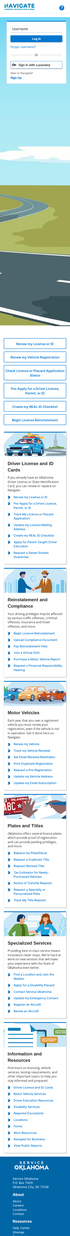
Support (61, 7)
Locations (20, 1210)
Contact (18, 1214)
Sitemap (18, 1232)
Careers (18, 1205)
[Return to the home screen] (21, 7)
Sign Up (16, 78)
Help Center (21, 1228)
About (17, 1201)
